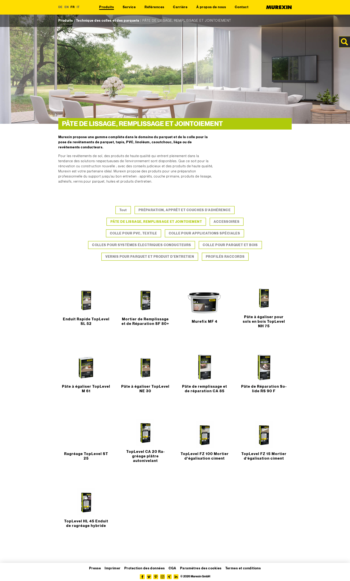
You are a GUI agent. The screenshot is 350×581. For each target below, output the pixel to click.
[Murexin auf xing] (169, 576)
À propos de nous (211, 7)
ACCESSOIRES (227, 222)
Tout (123, 210)
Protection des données (144, 568)
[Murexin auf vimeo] (149, 576)
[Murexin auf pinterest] (155, 576)
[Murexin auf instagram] (162, 576)
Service (129, 7)
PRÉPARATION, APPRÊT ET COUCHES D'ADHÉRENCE (185, 210)
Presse (95, 568)
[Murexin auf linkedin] (176, 576)
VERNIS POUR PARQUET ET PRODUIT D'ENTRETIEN (149, 256)
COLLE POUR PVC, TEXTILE (133, 233)
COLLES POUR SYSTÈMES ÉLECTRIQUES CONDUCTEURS (141, 245)
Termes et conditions (243, 568)
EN (67, 7)
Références (154, 7)
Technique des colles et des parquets (107, 20)
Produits (106, 7)
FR (73, 7)
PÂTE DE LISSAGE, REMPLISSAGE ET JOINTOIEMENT (156, 222)
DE (60, 7)
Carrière (180, 7)
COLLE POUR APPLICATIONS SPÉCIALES (204, 233)
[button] (8, 573)
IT (78, 7)
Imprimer (113, 568)
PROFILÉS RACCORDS (225, 256)
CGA (172, 568)
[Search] (344, 41)
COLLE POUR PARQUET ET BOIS (230, 245)
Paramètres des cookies (201, 568)
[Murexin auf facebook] (142, 576)
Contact (241, 7)
